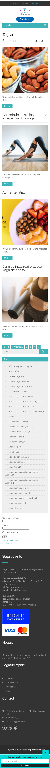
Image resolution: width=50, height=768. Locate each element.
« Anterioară (17, 347)
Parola (5, 525)
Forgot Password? (10, 541)
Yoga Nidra (14, 467)
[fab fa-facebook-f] (4, 728)
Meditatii (12, 416)
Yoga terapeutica (16, 503)
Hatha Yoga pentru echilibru (21, 396)
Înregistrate (11, 687)
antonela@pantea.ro (16, 721)
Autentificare (12, 682)
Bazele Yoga (14, 376)
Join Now (35, 3)
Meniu (8, 25)
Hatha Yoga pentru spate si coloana (25, 411)
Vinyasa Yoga (15, 442)
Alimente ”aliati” (14, 192)
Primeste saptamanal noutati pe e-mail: (25, 757)
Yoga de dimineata (17, 457)
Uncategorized (15, 437)
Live (8, 691)
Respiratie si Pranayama (19, 427)
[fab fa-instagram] (10, 728)
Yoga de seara (15, 462)
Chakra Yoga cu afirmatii (19, 381)
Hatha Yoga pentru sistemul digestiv (25, 401)
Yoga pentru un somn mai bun (22, 498)
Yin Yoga (13, 452)
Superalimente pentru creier (24, 41)
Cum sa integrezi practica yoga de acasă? (22, 268)
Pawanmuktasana (17, 422)
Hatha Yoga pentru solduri (20, 406)
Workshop (13, 447)
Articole (12, 371)
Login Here (15, 3)
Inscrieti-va (7, 544)
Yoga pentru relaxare (18, 493)
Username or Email (10, 518)
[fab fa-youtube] (15, 728)
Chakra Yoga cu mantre (19, 386)
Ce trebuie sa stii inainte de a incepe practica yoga (24, 116)
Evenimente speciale (18, 391)
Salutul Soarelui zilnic (18, 432)
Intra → (7, 106)
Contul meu (25, 19)
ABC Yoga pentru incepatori (21, 366)
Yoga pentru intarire (17, 488)
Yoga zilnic (13, 508)
